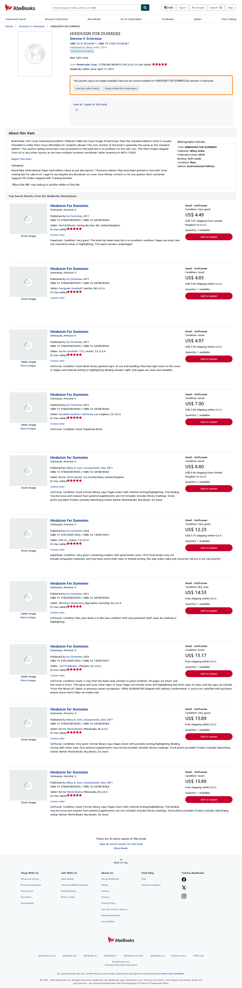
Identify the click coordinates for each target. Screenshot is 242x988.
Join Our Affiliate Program (74, 884)
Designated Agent (110, 915)
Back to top (121, 862)
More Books (121, 848)
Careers (105, 891)
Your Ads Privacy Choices (114, 909)
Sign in (182, 7)
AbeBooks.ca (157, 955)
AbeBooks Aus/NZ (133, 955)
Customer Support (151, 884)
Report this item (21, 158)
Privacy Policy (108, 903)
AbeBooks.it (110, 955)
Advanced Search (16, 19)
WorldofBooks (67, 225)
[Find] (145, 7)
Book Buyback (68, 891)
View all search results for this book (121, 843)
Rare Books (94, 19)
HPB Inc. (63, 540)
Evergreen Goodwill (70, 288)
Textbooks (167, 19)
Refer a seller (68, 897)
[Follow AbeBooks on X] (184, 888)
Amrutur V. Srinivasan (32, 26)
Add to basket (208, 236)
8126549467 (88, 43)
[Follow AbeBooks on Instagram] (184, 896)
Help (230, 7)
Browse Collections (56, 19)
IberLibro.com (178, 955)
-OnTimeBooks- (68, 665)
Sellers (198, 19)
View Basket (27, 903)
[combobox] (96, 7)
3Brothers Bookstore (71, 602)
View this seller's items (87, 88)
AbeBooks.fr (90, 955)
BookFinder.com (121, 963)
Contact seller (57, 234)
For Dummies (74, 216)
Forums (105, 897)
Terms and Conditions (172, 973)
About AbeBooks (110, 878)
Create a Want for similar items (121, 88)
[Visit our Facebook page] (184, 879)
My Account (198, 7)
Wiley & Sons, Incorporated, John (86, 467)
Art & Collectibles (131, 19)
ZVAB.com (198, 955)
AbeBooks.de (69, 955)
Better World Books (70, 728)
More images (28, 365)
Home (9, 26)
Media (104, 884)
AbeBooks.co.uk (46, 955)
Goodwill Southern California (76, 414)
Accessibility (107, 921)
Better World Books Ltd (73, 477)
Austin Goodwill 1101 (71, 351)
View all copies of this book (90, 104)
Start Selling (228, 19)
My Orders (26, 897)
